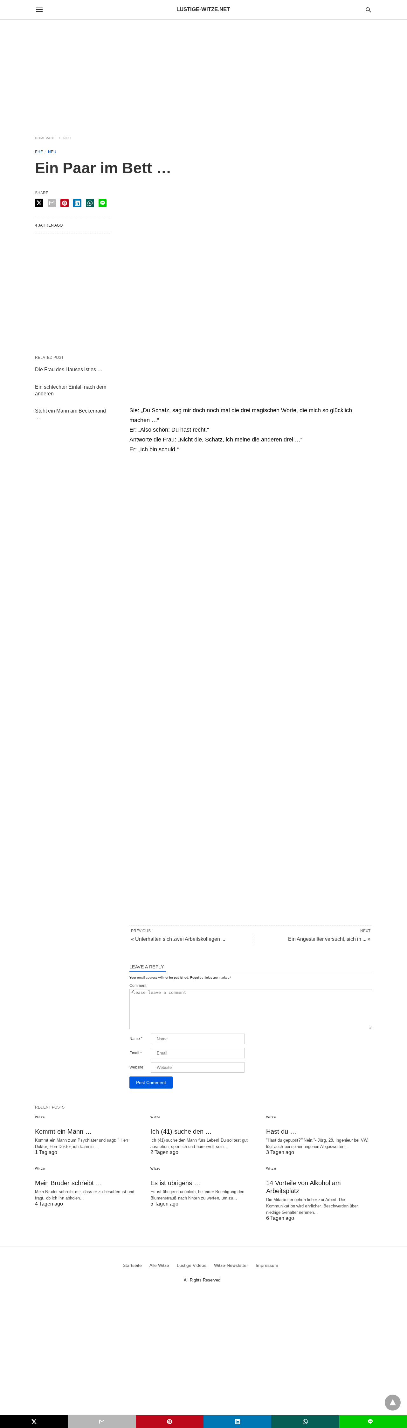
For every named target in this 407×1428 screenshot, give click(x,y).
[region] (203, 74)
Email (135, 1053)
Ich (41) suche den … (181, 1131)
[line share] (103, 203)
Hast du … (281, 1131)
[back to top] (393, 1403)
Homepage (45, 138)
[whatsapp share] (90, 203)
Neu (67, 138)
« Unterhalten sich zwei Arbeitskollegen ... (178, 939)
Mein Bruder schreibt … (68, 1182)
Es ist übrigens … (175, 1182)
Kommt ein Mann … (63, 1131)
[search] (368, 9)
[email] (101, 1421)
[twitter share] (39, 203)
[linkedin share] (77, 203)
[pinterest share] (64, 203)
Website (136, 1067)
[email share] (52, 203)
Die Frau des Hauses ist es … (68, 369)
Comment (137, 985)
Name (135, 1039)
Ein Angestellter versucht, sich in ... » (329, 939)
